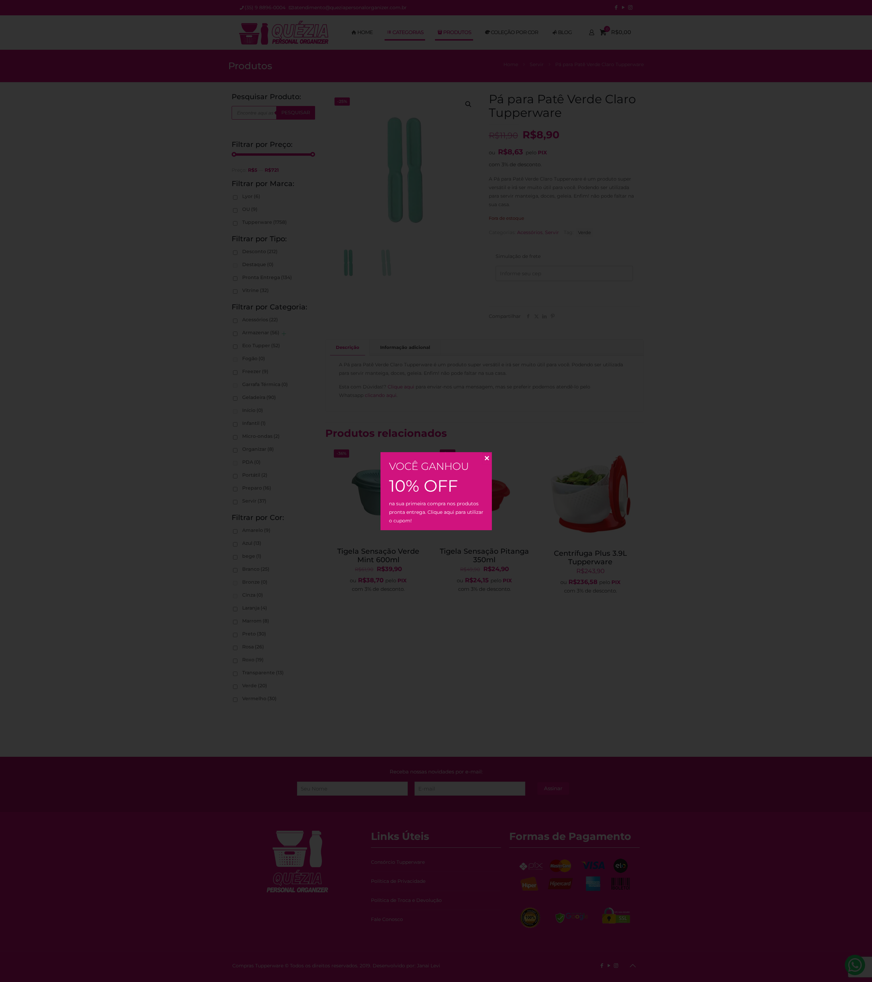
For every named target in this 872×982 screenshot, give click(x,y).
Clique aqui (440, 512)
